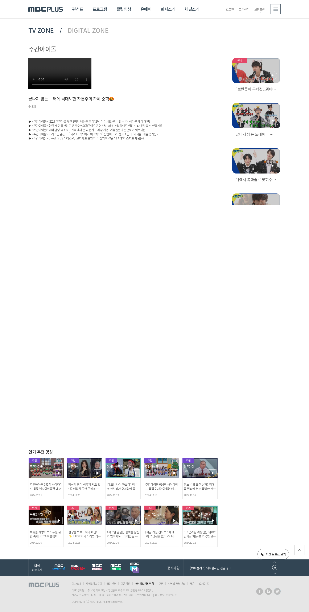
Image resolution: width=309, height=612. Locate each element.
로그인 (230, 9)
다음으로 (274, 573)
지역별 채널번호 (176, 584)
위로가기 (299, 550)
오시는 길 (204, 584)
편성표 (77, 9)
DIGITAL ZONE (87, 30)
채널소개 (192, 9)
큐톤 (160, 584)
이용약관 (125, 584)
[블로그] (268, 591)
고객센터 (244, 9)
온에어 (146, 9)
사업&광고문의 (94, 584)
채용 (192, 584)
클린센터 (111, 584)
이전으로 (274, 562)
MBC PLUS (45, 9)
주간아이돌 (42, 49)
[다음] (214, 235)
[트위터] (277, 591)
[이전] (207, 235)
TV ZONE (41, 30)
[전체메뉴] (276, 9)
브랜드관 (259, 9)
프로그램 (99, 9)
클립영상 (123, 9)
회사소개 (168, 9)
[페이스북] (259, 591)
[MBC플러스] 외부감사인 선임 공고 (210, 568)
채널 (37, 567)
